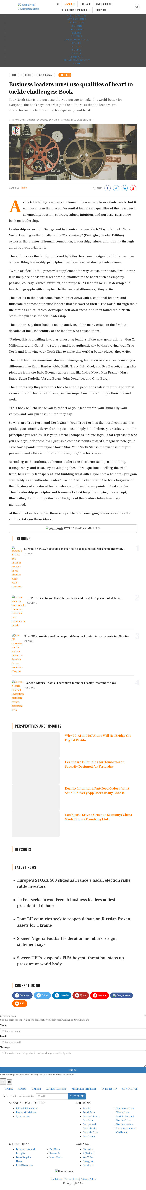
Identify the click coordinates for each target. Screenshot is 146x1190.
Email (3, 1036)
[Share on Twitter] (116, 188)
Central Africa (90, 1132)
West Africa (122, 1112)
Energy (76, 33)
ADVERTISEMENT (56, 1089)
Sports (76, 53)
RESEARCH (85, 4)
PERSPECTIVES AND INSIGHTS (76, 10)
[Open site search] (137, 7)
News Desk (55, 1157)
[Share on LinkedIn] (125, 188)
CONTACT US (130, 1089)
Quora (82, 995)
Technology (77, 22)
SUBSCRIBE (77, 1096)
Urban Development (76, 60)
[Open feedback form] (9, 1081)
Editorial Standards (27, 1108)
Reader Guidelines (26, 1112)
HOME (9, 1089)
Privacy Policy (88, 1179)
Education (77, 29)
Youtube (101, 995)
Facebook (24, 995)
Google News (123, 995)
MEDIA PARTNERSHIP (84, 1089)
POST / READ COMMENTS (82, 528)
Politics (76, 36)
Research (54, 1153)
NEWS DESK (70, 4)
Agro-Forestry (76, 15)
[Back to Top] (3, 1081)
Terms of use (71, 1179)
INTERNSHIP (109, 1089)
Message (5, 1047)
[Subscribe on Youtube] (133, 188)
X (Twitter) (89, 1153)
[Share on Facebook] (108, 188)
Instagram (88, 1161)
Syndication (22, 1116)
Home (14, 74)
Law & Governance (76, 39)
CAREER (36, 1089)
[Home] (57, 4)
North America (124, 1124)
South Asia (89, 1112)
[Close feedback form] (145, 1015)
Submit (73, 1070)
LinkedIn (64, 995)
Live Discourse (24, 1165)
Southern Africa (125, 1108)
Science (77, 46)
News (28, 74)
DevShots (54, 1149)
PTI (11, 119)
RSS (22, 1003)
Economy (76, 26)
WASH (76, 63)
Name (3, 1025)
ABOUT (22, 1089)
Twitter (44, 995)
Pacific (86, 1108)
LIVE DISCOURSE (103, 4)
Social (76, 50)
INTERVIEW (101, 10)
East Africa (89, 1136)
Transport (77, 57)
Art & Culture (76, 19)
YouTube (88, 1157)
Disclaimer (56, 1179)
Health (76, 43)
